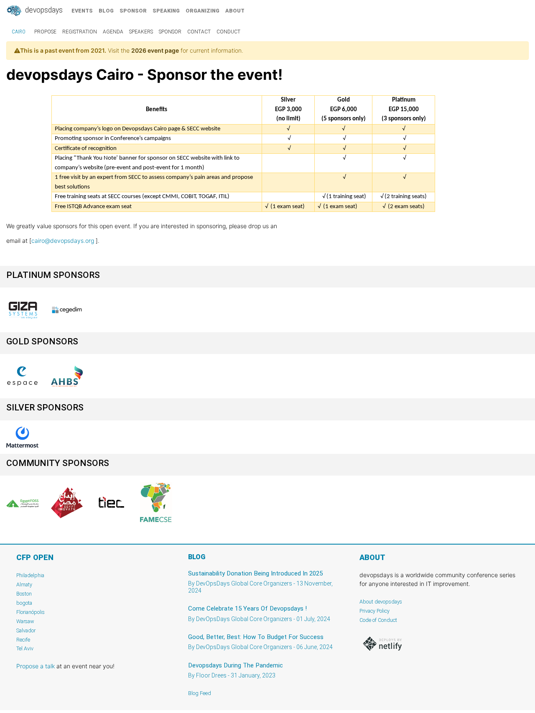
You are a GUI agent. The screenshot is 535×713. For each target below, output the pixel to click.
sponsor (133, 11)
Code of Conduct (378, 620)
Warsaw (25, 621)
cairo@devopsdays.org (62, 240)
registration (79, 32)
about (235, 11)
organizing (202, 11)
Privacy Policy (374, 611)
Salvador (26, 630)
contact (199, 32)
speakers (141, 32)
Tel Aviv (24, 648)
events (82, 11)
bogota (24, 603)
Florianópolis (30, 612)
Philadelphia (30, 575)
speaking (166, 11)
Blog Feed (199, 693)
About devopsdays (380, 601)
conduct (228, 32)
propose (45, 32)
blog (106, 11)
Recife (23, 640)
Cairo (18, 32)
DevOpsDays (43, 10)
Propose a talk (35, 666)
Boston (24, 594)
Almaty (24, 584)
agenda (113, 32)
